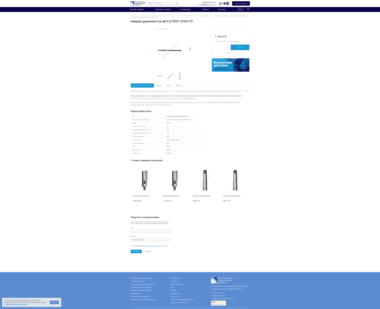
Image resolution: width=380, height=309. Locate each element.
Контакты (174, 281)
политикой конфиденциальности (15, 304)
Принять (54, 302)
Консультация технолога (179, 303)
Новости (174, 290)
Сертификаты (175, 293)
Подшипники (135, 293)
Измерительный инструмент (141, 290)
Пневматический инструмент (141, 287)
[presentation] (149, 49)
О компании (175, 278)
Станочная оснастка (138, 281)
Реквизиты (175, 296)
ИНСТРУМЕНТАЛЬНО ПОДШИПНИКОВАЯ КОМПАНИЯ (140, 3)
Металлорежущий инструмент (141, 278)
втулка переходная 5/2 (171, 196)
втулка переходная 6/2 (141, 196)
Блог (172, 287)
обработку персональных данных (156, 246)
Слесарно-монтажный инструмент (143, 284)
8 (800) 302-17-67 (209, 2)
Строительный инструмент (140, 296)
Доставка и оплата (177, 284)
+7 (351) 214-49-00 (217, 293)
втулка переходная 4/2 (231, 196)
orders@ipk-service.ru (207, 4)
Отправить (136, 251)
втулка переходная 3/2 (201, 196)
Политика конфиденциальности (182, 299)
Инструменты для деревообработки (143, 299)
